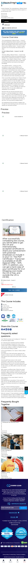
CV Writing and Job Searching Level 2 (10, 422)
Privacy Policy (6, 554)
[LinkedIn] (22, 549)
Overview (6, 21)
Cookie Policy (13, 554)
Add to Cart (4, 433)
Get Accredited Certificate (10, 28)
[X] (9, 549)
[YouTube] (15, 549)
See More (9, 433)
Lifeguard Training (5, 472)
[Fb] (6, 549)
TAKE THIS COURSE (14, 290)
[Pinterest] (12, 549)
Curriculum (7, 24)
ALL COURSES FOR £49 (7, 295)
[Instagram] (19, 549)
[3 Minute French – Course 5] (8, 280)
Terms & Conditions (21, 554)
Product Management (6, 450)
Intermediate (6, 309)
